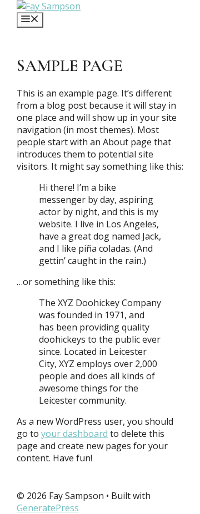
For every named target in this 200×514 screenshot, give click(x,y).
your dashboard (74, 434)
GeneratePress (48, 508)
